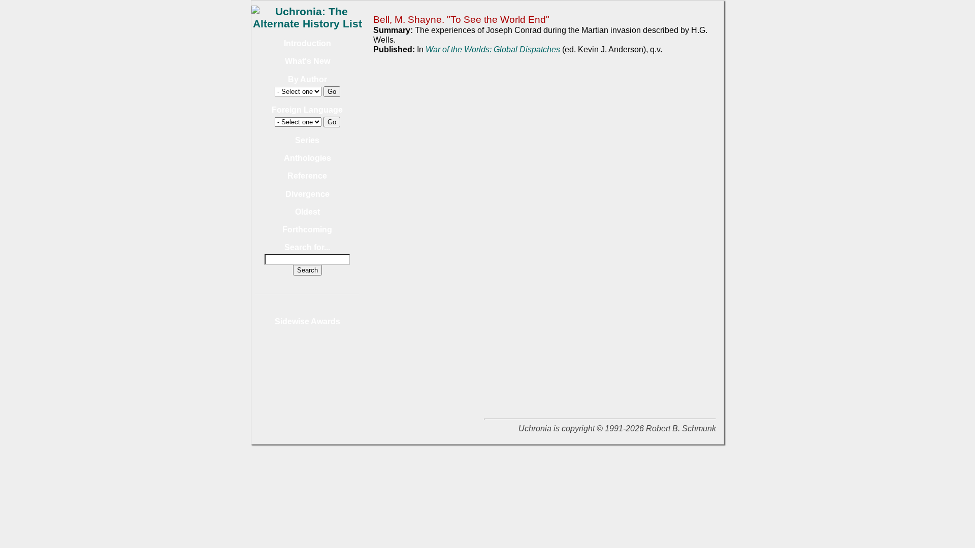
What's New (307, 61)
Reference (307, 176)
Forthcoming (307, 229)
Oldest (307, 212)
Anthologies (307, 158)
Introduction (307, 43)
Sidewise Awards (307, 321)
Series (307, 140)
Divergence (307, 194)
